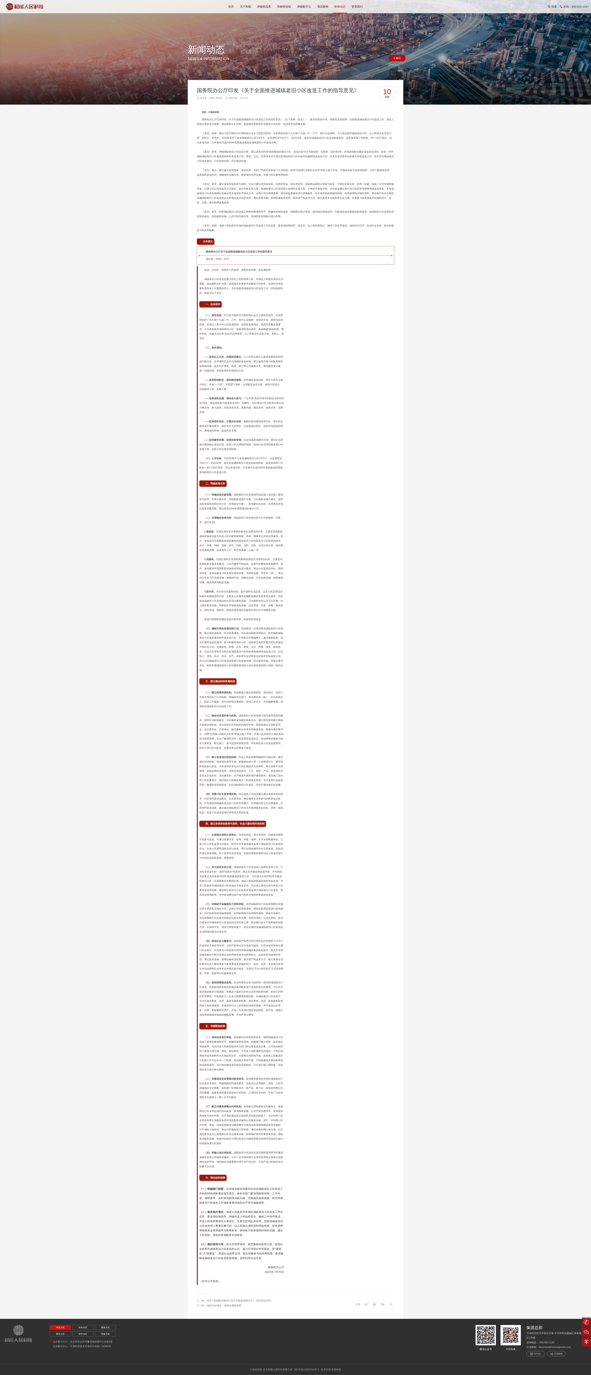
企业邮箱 (558, 1353)
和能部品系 (264, 6)
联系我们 (357, 6)
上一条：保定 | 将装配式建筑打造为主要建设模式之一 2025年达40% (234, 1300)
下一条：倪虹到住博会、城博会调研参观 (219, 1305)
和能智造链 (284, 6)
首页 (231, 6)
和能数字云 (304, 6)
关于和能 (245, 6)
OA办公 (537, 1353)
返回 (398, 58)
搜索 (554, 6)
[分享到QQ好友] (374, 1304)
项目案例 (322, 6)
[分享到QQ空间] (391, 1304)
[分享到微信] (383, 1304)
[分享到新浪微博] (366, 1304)
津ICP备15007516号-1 (306, 1369)
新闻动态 (340, 6)
